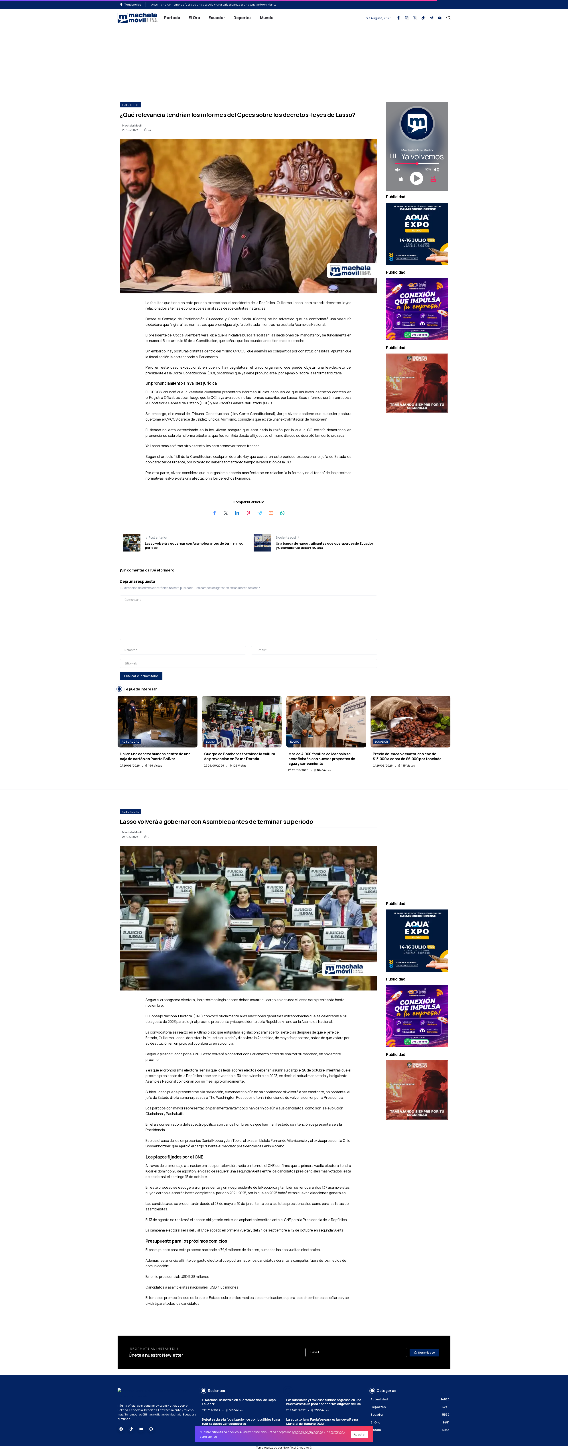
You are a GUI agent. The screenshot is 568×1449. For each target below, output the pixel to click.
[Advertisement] (284, 60)
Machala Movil (132, 125)
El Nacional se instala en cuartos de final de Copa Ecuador (239, 1402)
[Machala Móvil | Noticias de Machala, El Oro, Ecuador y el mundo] (138, 17)
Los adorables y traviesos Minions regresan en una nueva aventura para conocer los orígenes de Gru (323, 1402)
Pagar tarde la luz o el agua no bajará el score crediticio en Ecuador (197, 4)
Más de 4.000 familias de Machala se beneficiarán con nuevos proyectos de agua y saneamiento (321, 758)
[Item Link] (157, 721)
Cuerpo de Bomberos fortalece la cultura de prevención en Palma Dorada (239, 756)
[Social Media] (398, 17)
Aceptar (360, 1434)
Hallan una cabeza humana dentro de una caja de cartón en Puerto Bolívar (155, 756)
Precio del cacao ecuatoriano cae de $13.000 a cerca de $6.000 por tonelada (407, 756)
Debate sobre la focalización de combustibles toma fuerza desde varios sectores (241, 1421)
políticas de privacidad (307, 1432)
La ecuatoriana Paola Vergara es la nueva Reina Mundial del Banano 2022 (322, 1421)
